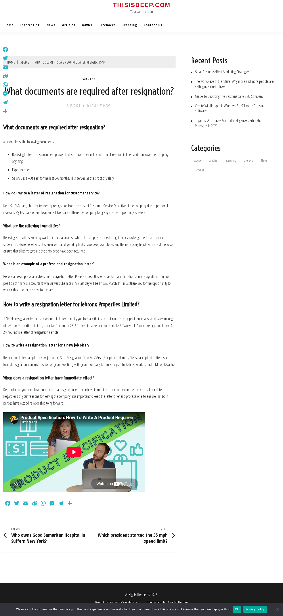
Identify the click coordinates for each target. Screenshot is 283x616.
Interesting (30, 25)
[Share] (5, 111)
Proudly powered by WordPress (116, 602)
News (50, 25)
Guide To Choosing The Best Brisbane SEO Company (229, 96)
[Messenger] (5, 93)
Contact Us (153, 25)
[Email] (5, 67)
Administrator (100, 106)
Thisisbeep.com (141, 5)
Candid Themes (178, 602)
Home (9, 25)
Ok (237, 609)
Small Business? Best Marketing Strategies (222, 71)
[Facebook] (5, 49)
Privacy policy (255, 609)
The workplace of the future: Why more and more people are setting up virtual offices (234, 84)
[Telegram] (5, 102)
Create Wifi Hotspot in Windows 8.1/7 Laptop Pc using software (229, 108)
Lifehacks (107, 25)
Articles (68, 25)
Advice (87, 25)
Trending (129, 25)
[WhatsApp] (5, 84)
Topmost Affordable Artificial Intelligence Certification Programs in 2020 (229, 123)
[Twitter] (5, 58)
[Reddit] (5, 76)
